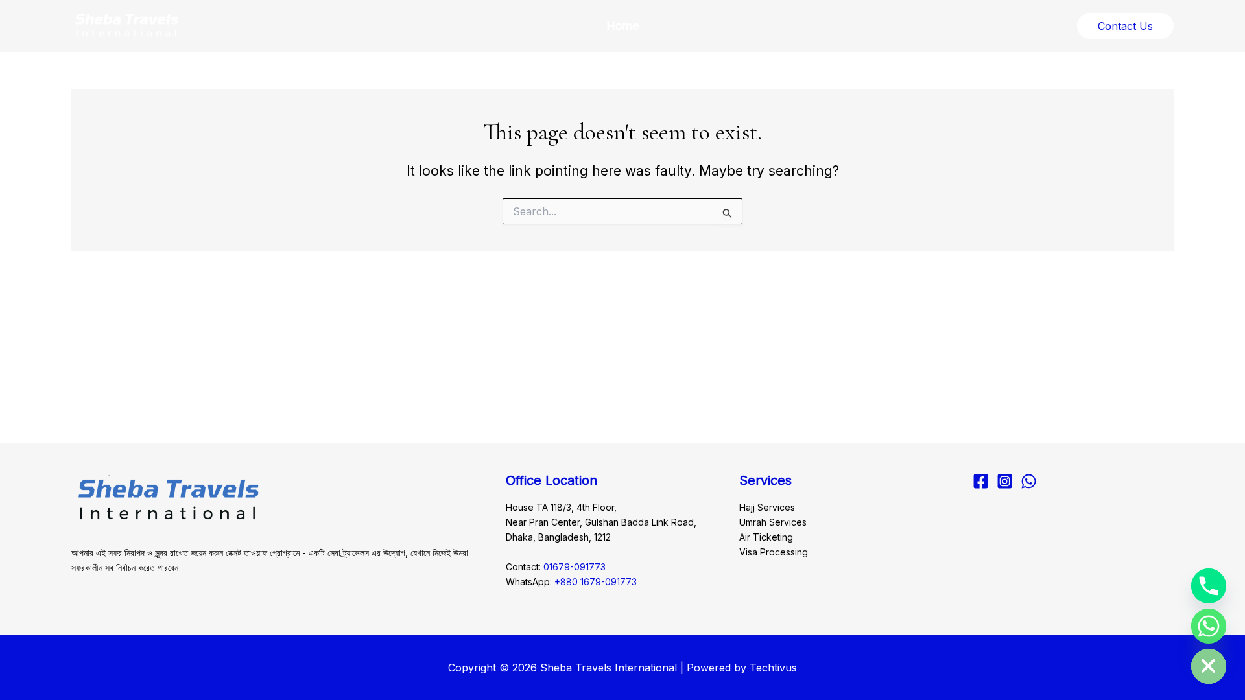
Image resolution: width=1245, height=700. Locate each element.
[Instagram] (1005, 481)
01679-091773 (574, 566)
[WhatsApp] (1029, 481)
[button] (1125, 26)
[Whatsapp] (1208, 626)
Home (622, 25)
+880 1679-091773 (595, 581)
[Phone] (1208, 585)
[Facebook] (981, 481)
